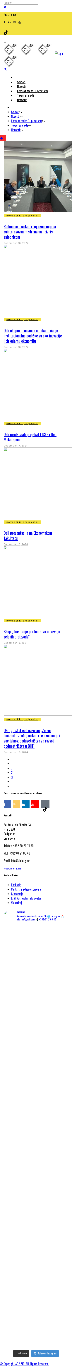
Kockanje (16, 885)
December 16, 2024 (16, 544)
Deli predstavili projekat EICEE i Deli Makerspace (30, 436)
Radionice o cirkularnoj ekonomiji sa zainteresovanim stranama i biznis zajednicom (30, 231)
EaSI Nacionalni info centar (26, 898)
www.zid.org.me (12, 868)
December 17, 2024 (16, 445)
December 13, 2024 (16, 642)
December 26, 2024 (16, 243)
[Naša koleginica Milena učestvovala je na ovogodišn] (36, 1264)
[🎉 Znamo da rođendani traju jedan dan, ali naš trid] (36, 1324)
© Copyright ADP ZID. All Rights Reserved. (24, 1364)
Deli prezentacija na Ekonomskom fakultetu (28, 535)
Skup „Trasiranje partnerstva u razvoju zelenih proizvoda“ (32, 634)
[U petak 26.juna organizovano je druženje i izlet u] (36, 1193)
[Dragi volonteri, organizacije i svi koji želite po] (36, 1086)
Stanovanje (17, 894)
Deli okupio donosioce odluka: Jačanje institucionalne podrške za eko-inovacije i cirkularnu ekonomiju (33, 335)
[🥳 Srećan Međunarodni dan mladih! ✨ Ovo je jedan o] (36, 950)
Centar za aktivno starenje (26, 889)
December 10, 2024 (16, 752)
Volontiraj (16, 902)
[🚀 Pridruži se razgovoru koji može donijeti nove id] (36, 995)
